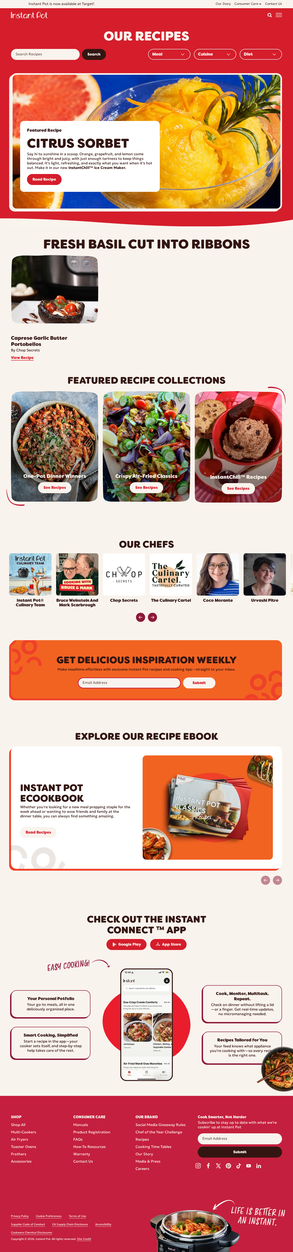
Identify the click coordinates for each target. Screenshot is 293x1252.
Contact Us (83, 1162)
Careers (142, 1169)
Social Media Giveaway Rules (161, 1125)
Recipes (142, 1140)
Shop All (18, 1125)
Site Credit (84, 1239)
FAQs (78, 1140)
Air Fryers (19, 1140)
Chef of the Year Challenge (159, 1132)
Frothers (18, 1154)
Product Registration (91, 1132)
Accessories (21, 1162)
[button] (269, 15)
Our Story (144, 1154)
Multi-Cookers (23, 1132)
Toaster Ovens (23, 1147)
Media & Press (148, 1162)
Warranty (81, 1154)
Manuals (80, 1125)
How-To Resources (89, 1147)
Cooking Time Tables (153, 1147)
